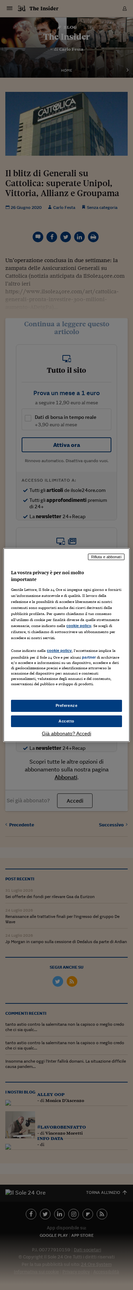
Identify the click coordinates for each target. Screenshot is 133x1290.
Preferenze (67, 705)
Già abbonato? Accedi (66, 733)
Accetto (66, 721)
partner (89, 657)
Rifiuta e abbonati (106, 557)
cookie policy (78, 626)
